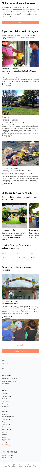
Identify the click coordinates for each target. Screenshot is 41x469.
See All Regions (7, 445)
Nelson (4, 437)
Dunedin (5, 411)
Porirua (4, 432)
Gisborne (5, 434)
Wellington (5, 401)
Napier (4, 422)
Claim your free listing (9, 378)
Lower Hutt (6, 406)
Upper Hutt (6, 440)
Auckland (5, 393)
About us (5, 363)
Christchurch (6, 396)
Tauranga (5, 404)
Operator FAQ (7, 383)
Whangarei (6, 419)
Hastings (5, 414)
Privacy (4, 458)
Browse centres (20, 351)
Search (20, 22)
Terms (10, 458)
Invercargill (5, 427)
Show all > (20, 345)
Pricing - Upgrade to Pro (10, 381)
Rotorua (5, 409)
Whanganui (6, 424)
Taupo (4, 442)
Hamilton (5, 399)
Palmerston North (8, 417)
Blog (3, 368)
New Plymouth (7, 429)
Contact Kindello (7, 366)
